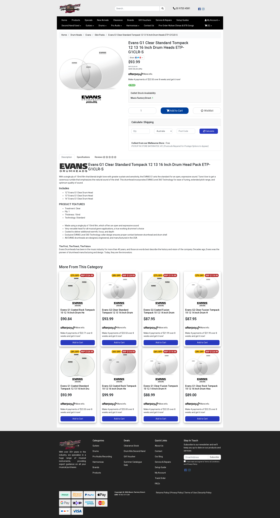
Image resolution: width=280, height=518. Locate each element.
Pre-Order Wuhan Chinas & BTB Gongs (176, 25)
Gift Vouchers (145, 20)
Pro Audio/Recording (102, 456)
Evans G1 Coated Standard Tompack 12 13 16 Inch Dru (75, 387)
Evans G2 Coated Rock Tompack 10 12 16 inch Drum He (119, 387)
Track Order (160, 478)
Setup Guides (182, 20)
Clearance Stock (131, 446)
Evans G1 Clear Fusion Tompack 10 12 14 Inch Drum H (161, 387)
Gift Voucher (129, 456)
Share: (132, 58)
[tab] (66, 157)
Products (76, 20)
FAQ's (157, 483)
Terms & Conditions (211, 462)
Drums (102, 25)
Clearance (118, 20)
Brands (130, 20)
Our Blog (159, 456)
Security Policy (204, 492)
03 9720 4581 (182, 8)
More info (147, 74)
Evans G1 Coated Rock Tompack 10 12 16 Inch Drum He (78, 311)
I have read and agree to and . (201, 463)
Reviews (99, 157)
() (208, 25)
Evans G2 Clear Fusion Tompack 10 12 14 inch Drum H (202, 311)
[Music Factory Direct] (70, 8)
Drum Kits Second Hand (134, 451)
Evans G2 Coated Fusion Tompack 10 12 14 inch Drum (159, 311)
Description (67, 157)
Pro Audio (115, 25)
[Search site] (163, 8)
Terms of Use (190, 492)
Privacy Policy (192, 464)
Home (64, 20)
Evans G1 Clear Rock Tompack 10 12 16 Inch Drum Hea (201, 387)
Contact (158, 451)
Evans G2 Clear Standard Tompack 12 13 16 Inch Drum (117, 311)
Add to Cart (176, 110)
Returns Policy (162, 492)
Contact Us (149, 25)
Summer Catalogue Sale (133, 463)
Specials (88, 20)
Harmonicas (132, 25)
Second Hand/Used (70, 25)
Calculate (209, 131)
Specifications (83, 157)
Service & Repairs (164, 20)
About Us (159, 446)
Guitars (89, 25)
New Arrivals (103, 20)
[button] (212, 20)
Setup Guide (160, 467)
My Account (160, 473)
